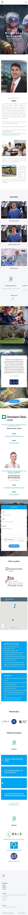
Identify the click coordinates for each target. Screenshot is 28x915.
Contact (4, 888)
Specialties (4, 883)
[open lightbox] (13, 44)
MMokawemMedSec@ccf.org (14, 436)
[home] (2, 2)
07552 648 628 (14, 494)
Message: (4, 526)
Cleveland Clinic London (7, 131)
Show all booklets (14, 804)
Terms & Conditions (21, 913)
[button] (26, 2)
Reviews (4, 887)
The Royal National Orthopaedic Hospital (10, 134)
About (3, 885)
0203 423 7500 (14, 443)
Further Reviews (14, 401)
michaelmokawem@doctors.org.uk (14, 487)
